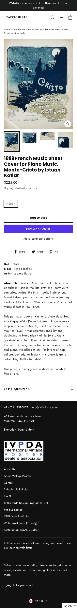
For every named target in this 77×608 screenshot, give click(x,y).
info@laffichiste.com (44, 407)
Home (7, 29)
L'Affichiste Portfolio (16, 516)
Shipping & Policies (16, 489)
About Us (9, 469)
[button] (69, 605)
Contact (8, 483)
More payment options (38, 238)
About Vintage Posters (17, 476)
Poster (11, 204)
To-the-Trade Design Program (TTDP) (26, 503)
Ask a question (17, 389)
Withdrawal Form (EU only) (20, 523)
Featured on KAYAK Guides (21, 530)
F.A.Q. (8, 496)
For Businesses (13, 510)
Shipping (8, 188)
